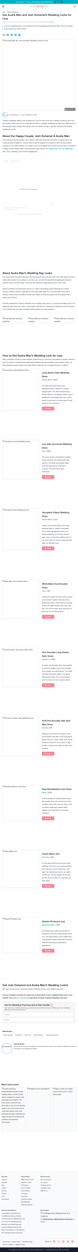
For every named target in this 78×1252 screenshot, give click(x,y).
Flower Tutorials (25, 1188)
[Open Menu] (3, 6)
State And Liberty (48, 925)
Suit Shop (45, 857)
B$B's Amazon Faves (27, 1179)
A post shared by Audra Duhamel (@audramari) (28, 214)
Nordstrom (46, 659)
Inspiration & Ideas (26, 1199)
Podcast (4, 1193)
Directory (4, 1191)
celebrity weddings (8, 1035)
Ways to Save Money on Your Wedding (13, 1230)
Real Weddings (25, 1202)
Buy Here (48, 408)
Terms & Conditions (8, 1244)
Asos (44, 451)
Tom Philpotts (65, 1249)
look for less (28, 1035)
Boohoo (45, 728)
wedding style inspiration (52, 1035)
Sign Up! (58, 2)
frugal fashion (18, 1035)
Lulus (44, 591)
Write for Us (44, 1191)
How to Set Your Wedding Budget (11, 1221)
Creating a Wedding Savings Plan (11, 1227)
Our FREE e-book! (46, 1188)
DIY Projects (24, 1185)
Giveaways (24, 1196)
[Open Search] (74, 6)
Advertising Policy (27, 1242)
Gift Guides (24, 1193)
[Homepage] (39, 6)
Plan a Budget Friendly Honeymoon (12, 1233)
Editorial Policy (16, 1242)
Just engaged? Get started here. (11, 1213)
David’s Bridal (47, 380)
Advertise (4, 1182)
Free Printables (25, 1191)
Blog (3, 1185)
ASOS (44, 792)
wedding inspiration (38, 1035)
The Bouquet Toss (46, 1185)
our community (22, 998)
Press (3, 1196)
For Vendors (44, 1182)
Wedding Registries (27, 1205)
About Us (4, 1179)
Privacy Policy (6, 1242)
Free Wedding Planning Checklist (11, 1216)
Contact (4, 1188)
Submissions (5, 1199)
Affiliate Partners (20, 1244)
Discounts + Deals (26, 1182)
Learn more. (52, 22)
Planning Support (46, 1179)
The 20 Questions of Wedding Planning (13, 1219)
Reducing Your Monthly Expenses (11, 1224)
